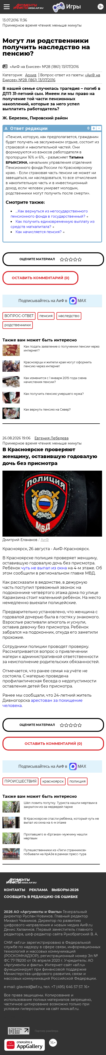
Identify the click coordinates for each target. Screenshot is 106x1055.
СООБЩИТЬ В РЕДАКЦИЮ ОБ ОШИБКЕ (41, 897)
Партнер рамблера (46, 1030)
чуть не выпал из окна (44, 568)
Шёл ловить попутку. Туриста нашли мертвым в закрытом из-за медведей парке (60, 805)
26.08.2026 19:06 (16, 438)
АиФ (45, 540)
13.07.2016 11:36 (14, 20)
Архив (30, 75)
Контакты (14, 890)
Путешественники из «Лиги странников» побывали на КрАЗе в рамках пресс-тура (55, 852)
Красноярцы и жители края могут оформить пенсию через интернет (58, 364)
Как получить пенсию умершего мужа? (54, 394)
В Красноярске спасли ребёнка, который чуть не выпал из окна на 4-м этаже (61, 820)
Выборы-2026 (65, 890)
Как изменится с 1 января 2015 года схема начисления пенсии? (55, 380)
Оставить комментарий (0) (40, 278)
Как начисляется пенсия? (39, 232)
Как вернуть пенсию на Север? (47, 409)
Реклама (38, 890)
